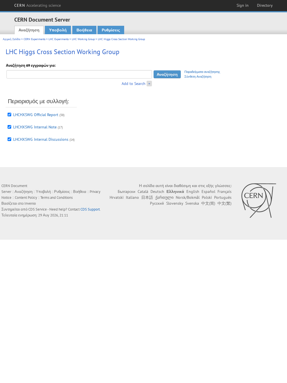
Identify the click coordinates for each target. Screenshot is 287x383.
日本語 (147, 197)
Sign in (243, 5)
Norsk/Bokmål (188, 197)
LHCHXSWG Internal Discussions (40, 139)
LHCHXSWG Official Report (35, 114)
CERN (37, 5)
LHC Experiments (58, 39)
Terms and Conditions (56, 197)
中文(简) (208, 203)
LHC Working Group (83, 39)
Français (224, 191)
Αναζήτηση (29, 30)
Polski (207, 197)
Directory (265, 5)
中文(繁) (224, 203)
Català (143, 191)
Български (126, 191)
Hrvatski (117, 197)
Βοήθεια (84, 30)
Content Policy (26, 197)
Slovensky (174, 203)
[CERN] (258, 200)
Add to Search (133, 83)
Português (223, 197)
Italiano (132, 197)
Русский (157, 203)
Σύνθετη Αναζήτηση (197, 77)
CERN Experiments (34, 39)
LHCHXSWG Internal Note (35, 127)
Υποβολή (58, 30)
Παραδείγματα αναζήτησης (202, 72)
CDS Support (90, 209)
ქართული (164, 197)
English (192, 191)
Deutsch (157, 191)
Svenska (192, 203)
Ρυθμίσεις (111, 30)
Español (208, 191)
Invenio (30, 203)
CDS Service (37, 209)
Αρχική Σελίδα (11, 39)
